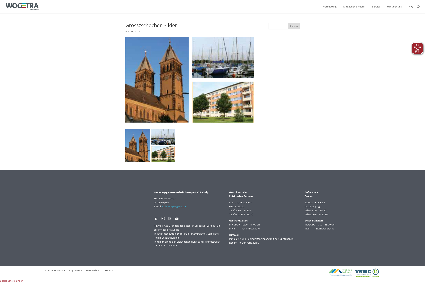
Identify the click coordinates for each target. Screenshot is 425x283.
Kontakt (109, 270)
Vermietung (330, 6)
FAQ (411, 6)
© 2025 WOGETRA (55, 270)
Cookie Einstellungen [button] (11, 280)
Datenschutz (93, 270)
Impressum (75, 270)
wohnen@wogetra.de (174, 206)
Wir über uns (394, 6)
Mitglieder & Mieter (354, 6)
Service (376, 6)
